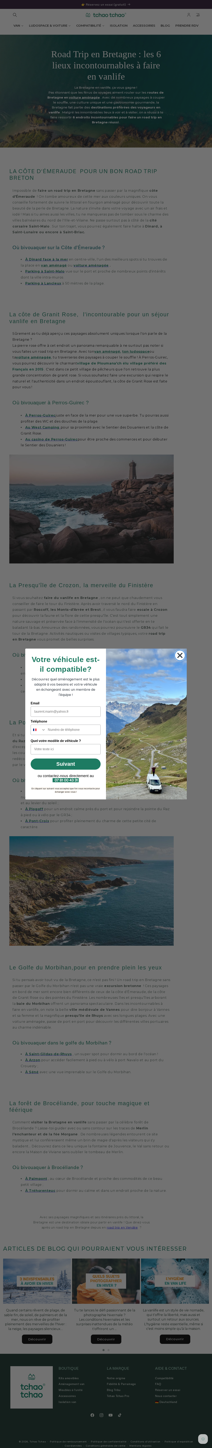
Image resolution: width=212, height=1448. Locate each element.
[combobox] (38, 730)
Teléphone (39, 721)
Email (35, 703)
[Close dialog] (180, 655)
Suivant (65, 764)
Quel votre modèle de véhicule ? (56, 741)
